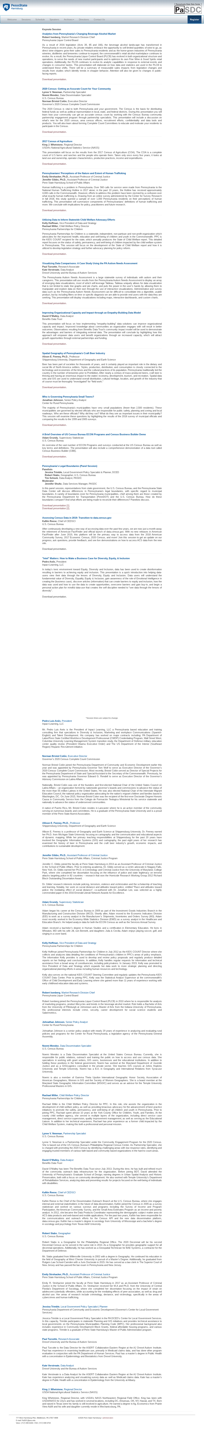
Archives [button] (68, 19)
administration (107, 1418)
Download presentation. (54, 79)
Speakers (54, 19)
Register (194, 19)
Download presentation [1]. (56, 505)
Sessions (26, 19)
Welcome (12, 19)
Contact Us (99, 19)
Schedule (40, 19)
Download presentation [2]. (56, 508)
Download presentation (54, 343)
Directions (84, 19)
